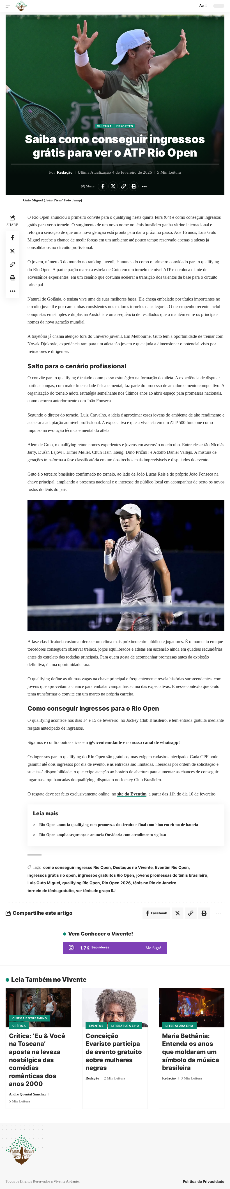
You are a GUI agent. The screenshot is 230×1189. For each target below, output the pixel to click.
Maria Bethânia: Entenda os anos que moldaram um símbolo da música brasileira (190, 1051)
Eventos (96, 1025)
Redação (65, 172)
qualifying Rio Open (81, 882)
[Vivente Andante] (21, 6)
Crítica (19, 1025)
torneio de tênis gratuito (50, 890)
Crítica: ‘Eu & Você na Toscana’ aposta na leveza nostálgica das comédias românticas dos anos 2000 (37, 1060)
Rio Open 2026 (116, 882)
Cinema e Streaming (29, 1018)
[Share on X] (113, 186)
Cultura (104, 126)
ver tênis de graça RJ (96, 890)
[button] (10, 6)
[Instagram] (115, 948)
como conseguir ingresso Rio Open (77, 867)
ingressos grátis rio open (51, 875)
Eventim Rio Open (172, 867)
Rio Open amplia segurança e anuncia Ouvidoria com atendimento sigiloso (102, 834)
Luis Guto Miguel (43, 882)
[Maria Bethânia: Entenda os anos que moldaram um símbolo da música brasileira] (191, 1007)
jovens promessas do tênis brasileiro (171, 875)
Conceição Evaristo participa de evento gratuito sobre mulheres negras (114, 1051)
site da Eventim (131, 794)
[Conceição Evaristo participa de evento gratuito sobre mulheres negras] (115, 1007)
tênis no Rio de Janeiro (154, 882)
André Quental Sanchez (27, 1094)
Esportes (124, 126)
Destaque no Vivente (133, 867)
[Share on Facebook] (102, 186)
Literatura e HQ (125, 1025)
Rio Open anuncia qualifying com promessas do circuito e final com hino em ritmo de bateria (118, 824)
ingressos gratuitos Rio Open (106, 875)
